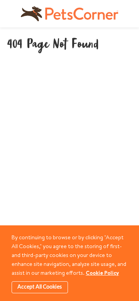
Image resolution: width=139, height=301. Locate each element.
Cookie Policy (102, 273)
